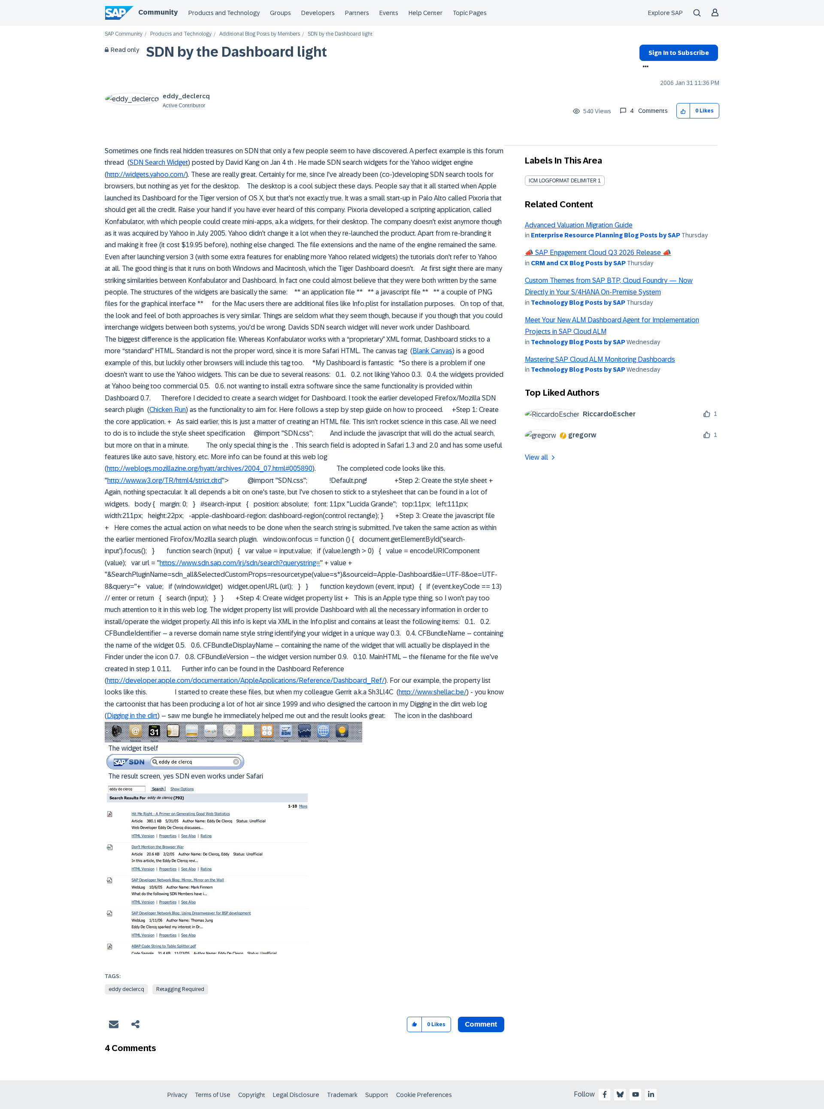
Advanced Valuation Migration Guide (579, 225)
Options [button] (643, 67)
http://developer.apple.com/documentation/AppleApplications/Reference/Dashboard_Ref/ (246, 680)
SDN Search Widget (159, 162)
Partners (357, 12)
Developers (318, 12)
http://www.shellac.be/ (433, 692)
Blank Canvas (432, 351)
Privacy (177, 1094)
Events (388, 12)
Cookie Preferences (424, 1094)
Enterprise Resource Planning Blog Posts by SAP (605, 235)
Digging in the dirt (132, 715)
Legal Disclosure (296, 1094)
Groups (280, 12)
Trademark (342, 1094)
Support (376, 1094)
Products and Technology (224, 12)
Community (158, 12)
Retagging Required (180, 989)
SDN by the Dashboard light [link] (340, 34)
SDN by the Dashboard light (236, 52)
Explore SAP (665, 12)
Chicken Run (167, 409)
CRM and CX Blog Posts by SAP (578, 263)
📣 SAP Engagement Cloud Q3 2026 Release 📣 (598, 252)
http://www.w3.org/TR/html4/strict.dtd (164, 480)
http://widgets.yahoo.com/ (146, 174)
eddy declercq (126, 989)
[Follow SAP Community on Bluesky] (620, 1094)
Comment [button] (481, 1024)
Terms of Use (212, 1094)
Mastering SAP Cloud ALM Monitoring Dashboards (600, 359)
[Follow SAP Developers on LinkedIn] (651, 1094)
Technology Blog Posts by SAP (578, 302)
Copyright (251, 1094)
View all (536, 457)
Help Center (425, 12)
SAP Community (123, 34)
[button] (683, 110)
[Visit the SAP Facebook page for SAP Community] (604, 1094)
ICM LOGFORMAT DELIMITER (563, 181)
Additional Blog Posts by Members (259, 34)
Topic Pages (470, 12)
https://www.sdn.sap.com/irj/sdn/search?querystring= (240, 563)
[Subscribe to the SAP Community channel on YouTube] (635, 1094)
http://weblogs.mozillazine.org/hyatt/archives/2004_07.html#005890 (209, 468)
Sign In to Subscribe (678, 52)
